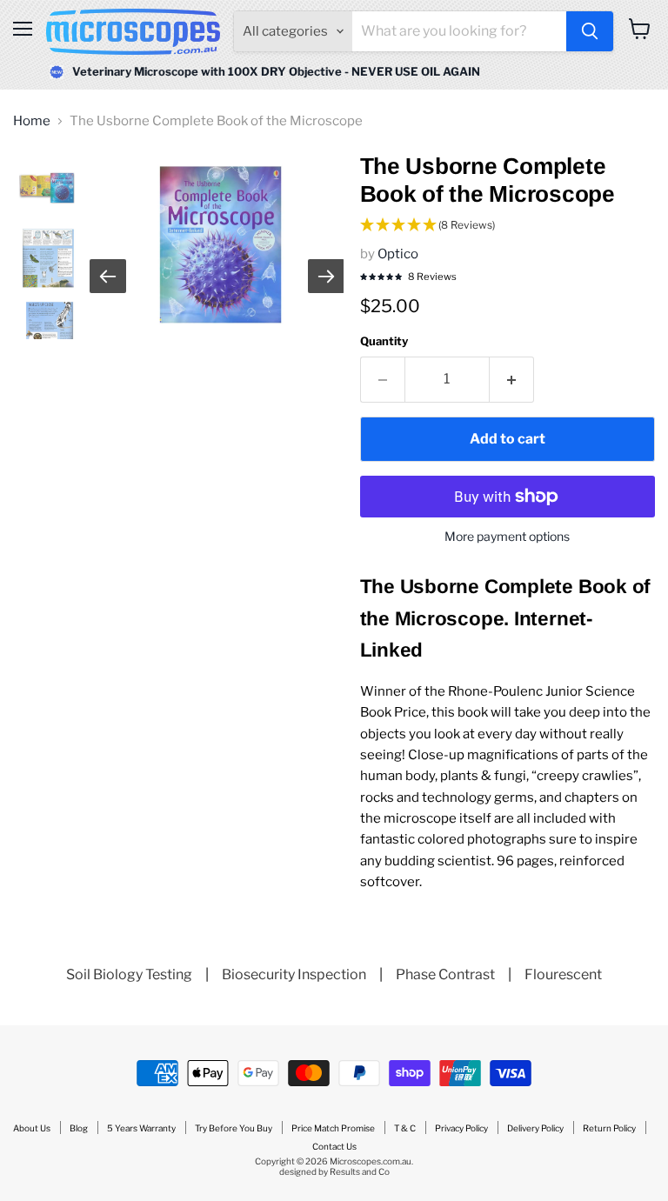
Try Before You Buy (233, 1128)
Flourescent (563, 974)
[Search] (589, 31)
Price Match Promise (333, 1128)
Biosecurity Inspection (294, 974)
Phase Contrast (445, 974)
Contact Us (334, 1146)
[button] (507, 226)
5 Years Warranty (141, 1128)
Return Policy (609, 1128)
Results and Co (360, 1171)
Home (31, 121)
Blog (79, 1128)
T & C (405, 1128)
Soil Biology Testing (129, 974)
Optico (397, 254)
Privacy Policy (461, 1128)
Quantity (384, 341)
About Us (31, 1128)
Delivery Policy (535, 1128)
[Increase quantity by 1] (512, 379)
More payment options (507, 537)
